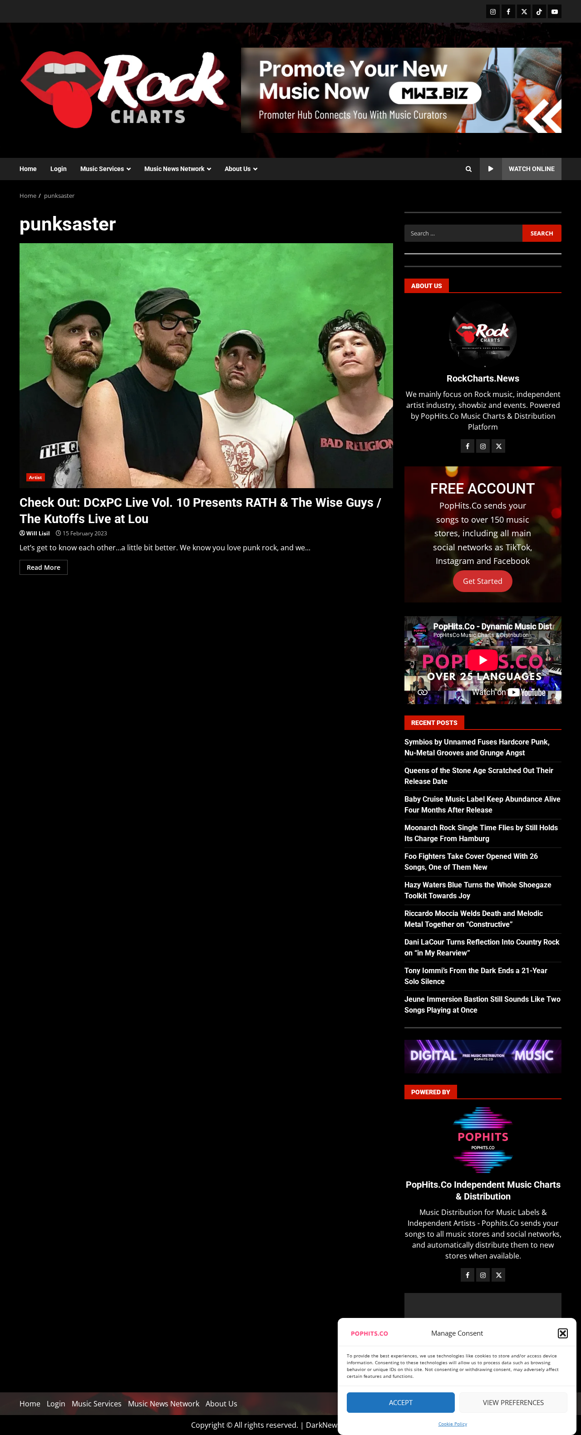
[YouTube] (554, 11)
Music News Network (174, 168)
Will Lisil (38, 533)
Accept (401, 1402)
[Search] (469, 169)
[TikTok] (539, 11)
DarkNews (323, 1425)
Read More (43, 567)
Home (28, 168)
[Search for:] (463, 233)
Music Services (102, 168)
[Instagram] (493, 11)
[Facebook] (508, 11)
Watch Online (532, 168)
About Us (238, 168)
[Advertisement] (401, 89)
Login (58, 168)
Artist (35, 477)
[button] (562, 1333)
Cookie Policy (452, 1423)
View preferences (513, 1402)
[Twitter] (524, 11)
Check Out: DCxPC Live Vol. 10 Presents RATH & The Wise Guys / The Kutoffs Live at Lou (206, 365)
